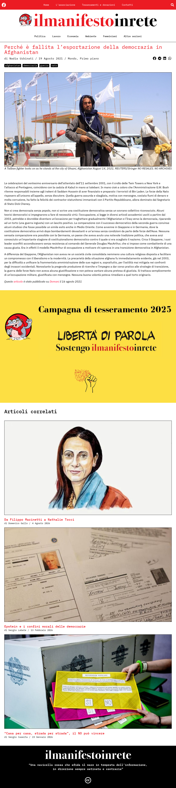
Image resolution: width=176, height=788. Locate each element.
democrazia (30, 65)
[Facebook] (4, 5)
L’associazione (65, 4)
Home (46, 4)
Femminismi (110, 36)
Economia (72, 36)
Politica (39, 36)
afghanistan (12, 65)
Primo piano (89, 58)
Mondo (72, 58)
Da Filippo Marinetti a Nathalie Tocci (39, 519)
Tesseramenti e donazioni (98, 4)
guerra (44, 65)
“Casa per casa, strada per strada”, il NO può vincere (54, 733)
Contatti (127, 4)
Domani (54, 281)
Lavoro (56, 36)
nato (54, 65)
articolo (19, 281)
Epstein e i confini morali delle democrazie (45, 626)
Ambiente (90, 36)
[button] (172, 5)
